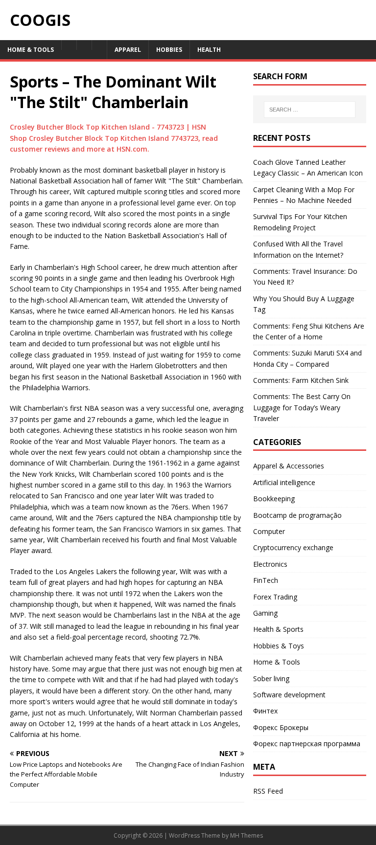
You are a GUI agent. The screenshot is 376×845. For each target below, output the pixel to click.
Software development (289, 694)
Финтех (265, 710)
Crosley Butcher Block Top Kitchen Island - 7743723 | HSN (108, 127)
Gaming (265, 613)
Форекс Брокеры (280, 727)
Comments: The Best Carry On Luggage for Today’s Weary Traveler (302, 407)
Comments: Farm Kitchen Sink (301, 380)
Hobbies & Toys (278, 645)
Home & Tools (276, 662)
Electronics (270, 564)
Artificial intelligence (284, 482)
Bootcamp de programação (297, 515)
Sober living (271, 678)
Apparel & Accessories (288, 465)
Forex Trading (275, 596)
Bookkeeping (274, 498)
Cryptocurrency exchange (293, 547)
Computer (269, 531)
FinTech (265, 580)
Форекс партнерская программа (306, 743)
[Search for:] (309, 109)
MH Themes (246, 835)
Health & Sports (278, 629)
